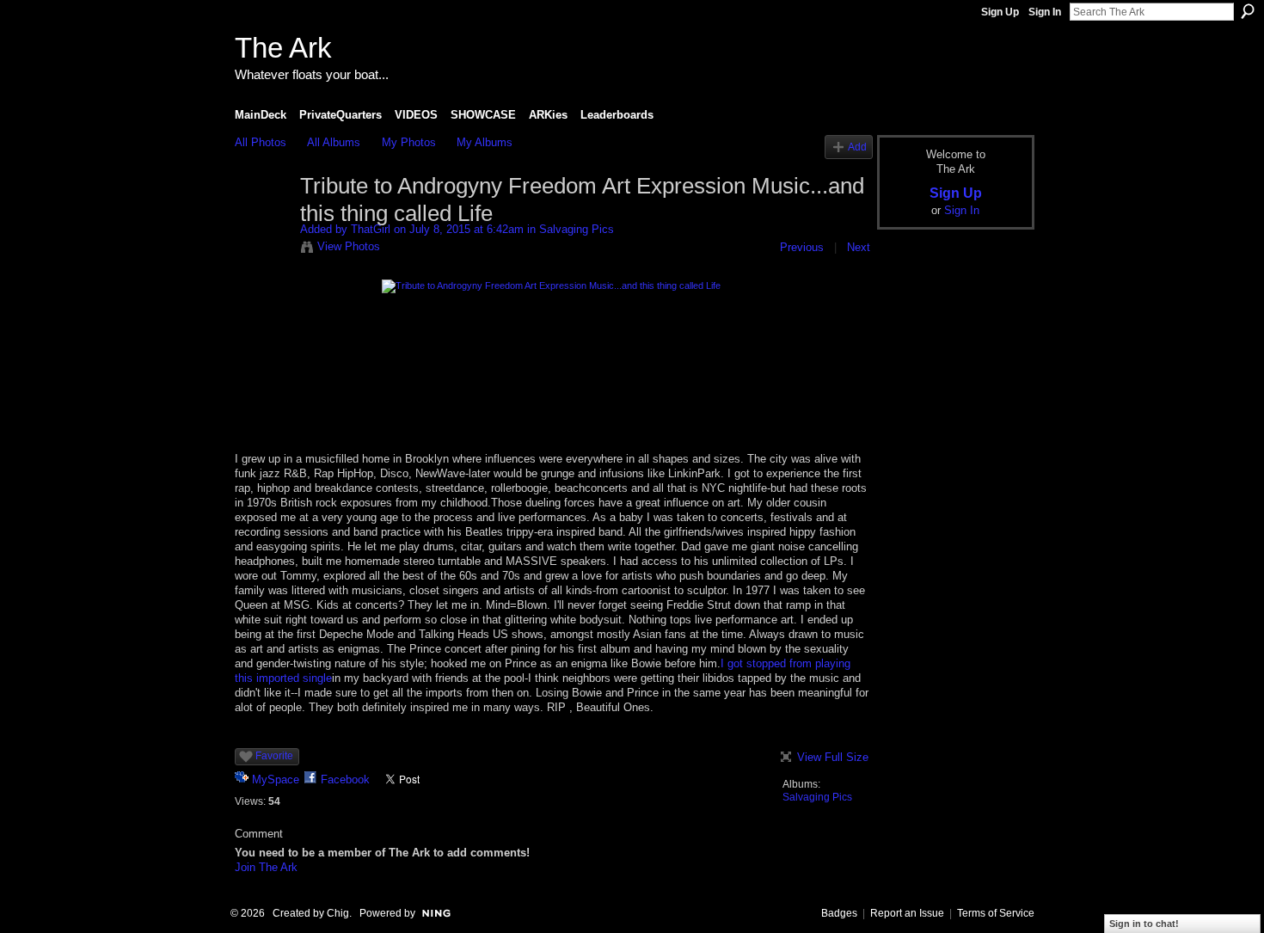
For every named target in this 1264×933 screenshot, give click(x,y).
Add (857, 146)
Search (1248, 11)
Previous (802, 247)
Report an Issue (907, 913)
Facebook (345, 779)
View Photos (348, 246)
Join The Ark (266, 867)
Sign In (1044, 12)
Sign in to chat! (1144, 923)
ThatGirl (370, 229)
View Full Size (832, 757)
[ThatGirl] (262, 223)
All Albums (333, 142)
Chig (338, 913)
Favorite (274, 756)
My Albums (484, 142)
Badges (839, 913)
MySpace (275, 779)
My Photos (409, 142)
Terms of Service (995, 913)
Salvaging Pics (576, 229)
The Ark (283, 48)
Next (858, 247)
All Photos (260, 142)
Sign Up (1000, 12)
